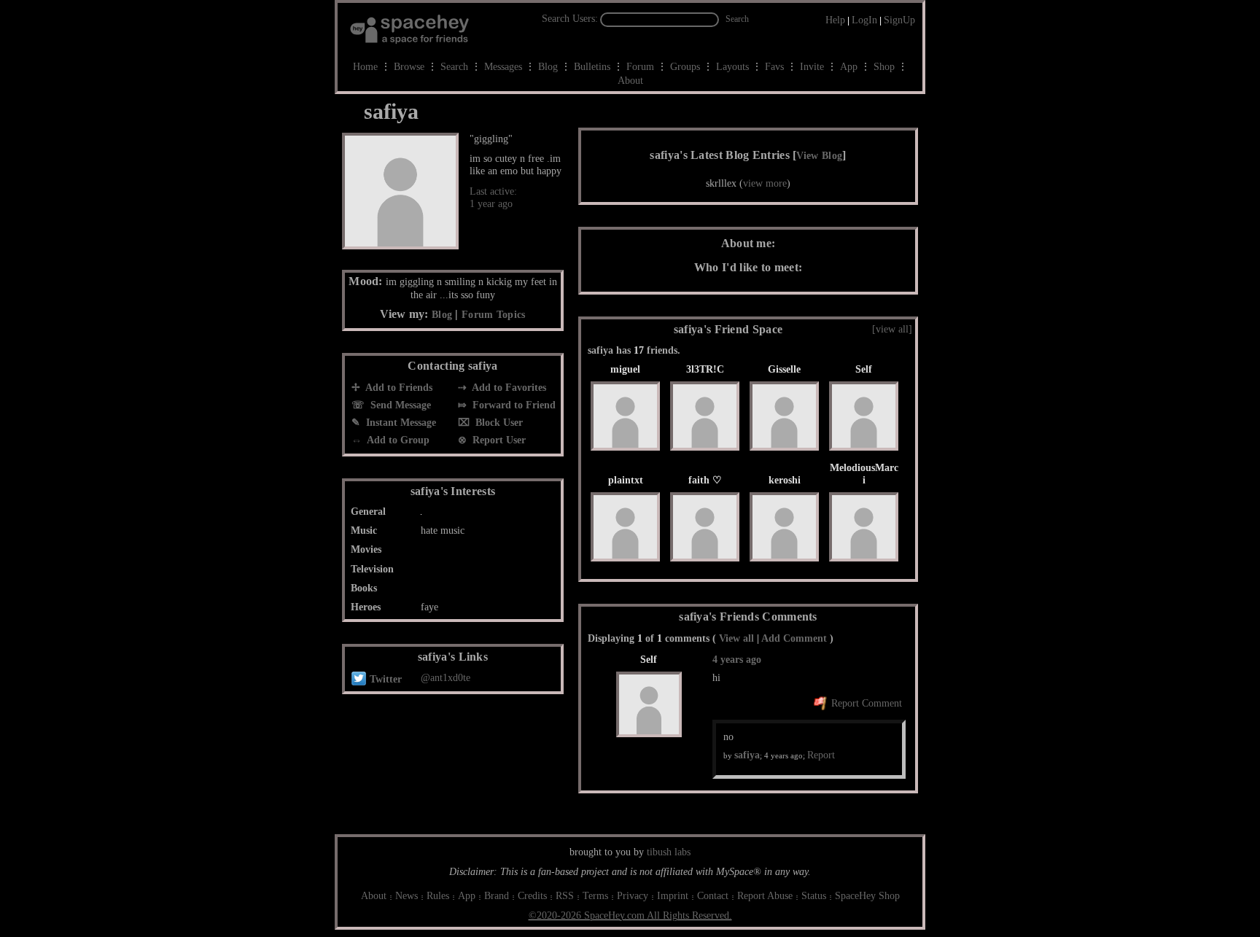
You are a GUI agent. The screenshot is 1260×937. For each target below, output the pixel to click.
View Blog (819, 155)
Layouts (732, 66)
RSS (565, 895)
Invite (812, 66)
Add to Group (397, 440)
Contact (712, 895)
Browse (409, 66)
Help (835, 20)
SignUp (899, 20)
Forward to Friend (513, 405)
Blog (548, 66)
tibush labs (669, 852)
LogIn (864, 20)
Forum (640, 66)
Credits (532, 895)
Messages (503, 66)
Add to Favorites (508, 387)
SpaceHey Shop (867, 895)
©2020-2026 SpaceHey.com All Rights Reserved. (630, 915)
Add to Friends (397, 387)
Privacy (632, 895)
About (630, 80)
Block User (497, 422)
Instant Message (399, 422)
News (406, 895)
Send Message (399, 405)
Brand (496, 895)
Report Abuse (765, 895)
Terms (595, 895)
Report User (498, 440)
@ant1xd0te (445, 677)
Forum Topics (494, 314)
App (849, 66)
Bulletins (592, 66)
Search (737, 19)
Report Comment (865, 703)
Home (365, 66)
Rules (438, 895)
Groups (685, 66)
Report (821, 755)
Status (813, 895)
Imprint (672, 895)
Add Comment (794, 638)
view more (765, 183)
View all (736, 638)
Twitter (384, 679)
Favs (774, 66)
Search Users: (570, 18)
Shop (884, 66)
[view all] (892, 329)
